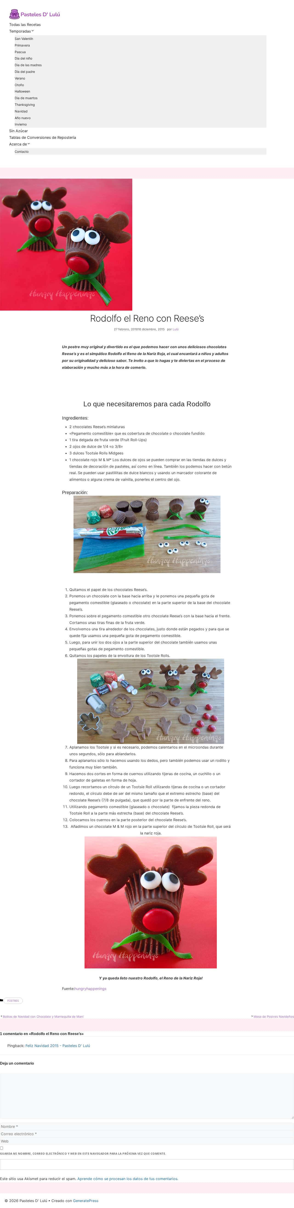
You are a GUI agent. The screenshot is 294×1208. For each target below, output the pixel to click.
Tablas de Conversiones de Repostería (42, 137)
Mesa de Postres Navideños (274, 1016)
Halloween (22, 91)
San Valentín (24, 39)
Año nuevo (23, 118)
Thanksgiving (25, 105)
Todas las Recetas (25, 24)
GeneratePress (85, 1200)
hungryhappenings (90, 988)
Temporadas (20, 31)
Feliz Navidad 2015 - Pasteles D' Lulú (57, 1045)
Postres (13, 1000)
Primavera (22, 45)
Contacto (21, 151)
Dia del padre (25, 72)
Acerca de (18, 144)
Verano (20, 78)
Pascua (20, 52)
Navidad (21, 111)
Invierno (21, 124)
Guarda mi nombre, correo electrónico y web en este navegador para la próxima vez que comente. (83, 1154)
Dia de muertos (26, 98)
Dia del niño (23, 58)
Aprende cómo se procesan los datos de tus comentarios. (127, 1178)
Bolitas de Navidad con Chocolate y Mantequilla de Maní (43, 1016)
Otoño (19, 85)
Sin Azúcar (18, 130)
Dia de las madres (28, 65)
